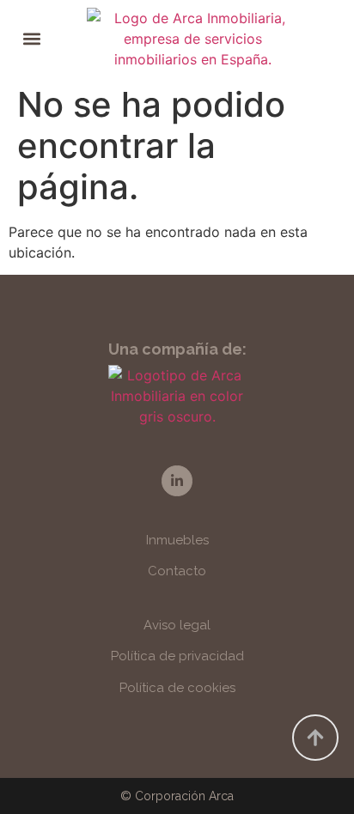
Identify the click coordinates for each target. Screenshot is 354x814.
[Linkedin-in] (177, 480)
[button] (32, 39)
